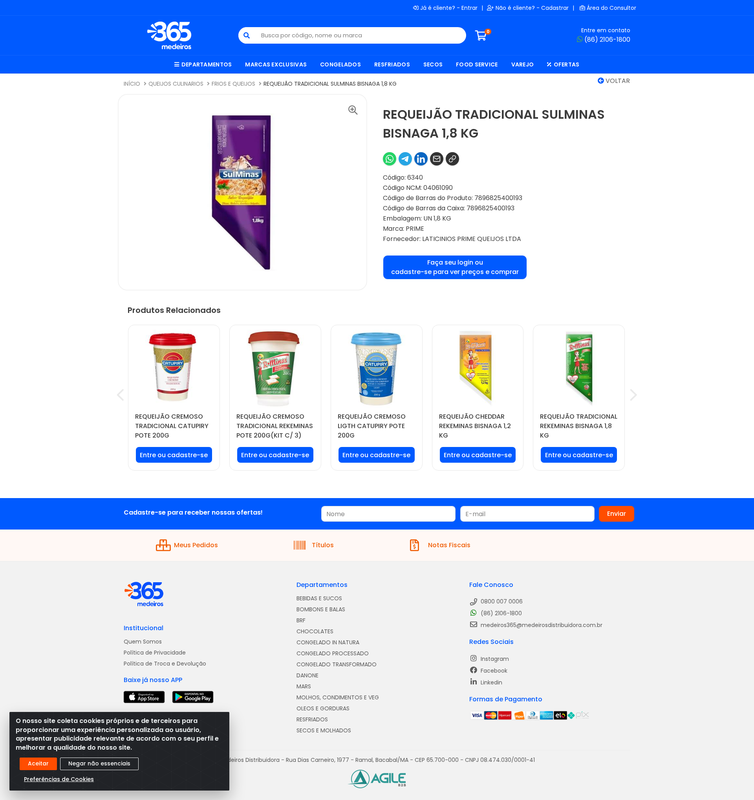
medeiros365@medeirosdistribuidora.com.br (540, 625)
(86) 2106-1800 (607, 39)
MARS (303, 686)
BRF (301, 620)
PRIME (415, 228)
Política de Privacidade (155, 653)
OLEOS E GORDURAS (323, 708)
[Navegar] (120, 395)
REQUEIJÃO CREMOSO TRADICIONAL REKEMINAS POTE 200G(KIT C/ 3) (274, 426)
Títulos (323, 545)
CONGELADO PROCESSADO (332, 653)
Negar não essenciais (99, 763)
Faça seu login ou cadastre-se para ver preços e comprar (455, 267)
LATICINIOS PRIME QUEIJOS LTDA (471, 238)
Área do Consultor (611, 8)
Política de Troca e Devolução (165, 664)
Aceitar (38, 763)
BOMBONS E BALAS (320, 609)
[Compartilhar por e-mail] (436, 159)
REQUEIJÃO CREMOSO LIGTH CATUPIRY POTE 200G (372, 426)
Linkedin (490, 682)
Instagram (494, 659)
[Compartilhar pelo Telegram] (405, 159)
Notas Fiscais (449, 545)
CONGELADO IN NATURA (327, 642)
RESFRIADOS (312, 719)
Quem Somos (143, 642)
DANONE (307, 675)
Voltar (617, 80)
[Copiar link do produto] (452, 159)
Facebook (493, 671)
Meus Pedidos (196, 545)
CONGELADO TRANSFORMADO (336, 664)
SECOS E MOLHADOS (323, 730)
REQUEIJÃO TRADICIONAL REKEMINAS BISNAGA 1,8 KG (578, 426)
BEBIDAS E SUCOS (319, 598)
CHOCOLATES (314, 631)
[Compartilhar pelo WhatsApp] (389, 159)
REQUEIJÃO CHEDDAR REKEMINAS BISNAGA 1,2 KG (475, 426)
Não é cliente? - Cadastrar (532, 8)
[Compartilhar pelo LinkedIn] (421, 159)
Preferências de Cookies (59, 779)
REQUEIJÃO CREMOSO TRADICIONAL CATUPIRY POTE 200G (172, 426)
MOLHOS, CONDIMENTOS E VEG (337, 697)
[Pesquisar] (246, 35)
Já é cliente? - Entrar (449, 8)
